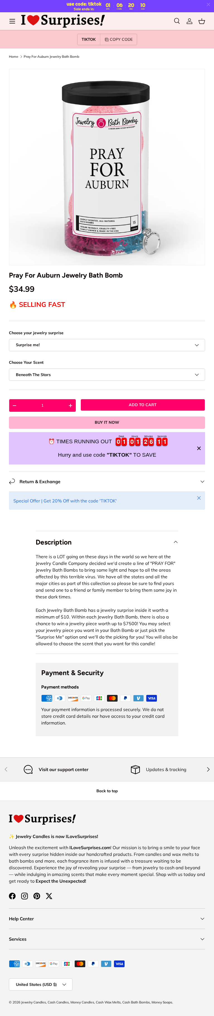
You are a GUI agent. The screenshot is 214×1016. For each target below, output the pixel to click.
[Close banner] (199, 448)
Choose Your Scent (26, 362)
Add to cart (143, 404)
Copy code (121, 39)
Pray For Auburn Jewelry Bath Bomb (51, 56)
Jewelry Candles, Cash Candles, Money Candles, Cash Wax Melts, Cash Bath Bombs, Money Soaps (96, 1002)
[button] (202, 21)
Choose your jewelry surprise (36, 332)
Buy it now (107, 422)
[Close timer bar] (208, 4)
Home (13, 56)
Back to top (107, 790)
